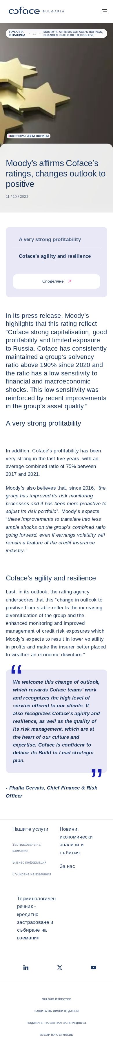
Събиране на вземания (31, 874)
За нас (67, 866)
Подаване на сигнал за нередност (56, 1022)
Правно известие (56, 999)
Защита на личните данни (56, 1011)
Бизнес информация (29, 862)
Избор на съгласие (56, 1034)
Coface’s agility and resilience (55, 256)
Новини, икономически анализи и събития (76, 841)
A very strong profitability (50, 239)
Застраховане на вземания (26, 848)
